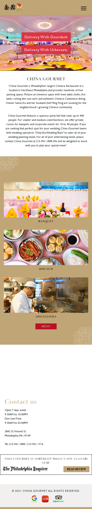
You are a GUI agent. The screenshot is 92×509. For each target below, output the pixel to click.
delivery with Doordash (46, 36)
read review (76, 469)
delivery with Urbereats (46, 49)
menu (46, 326)
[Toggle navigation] (82, 8)
